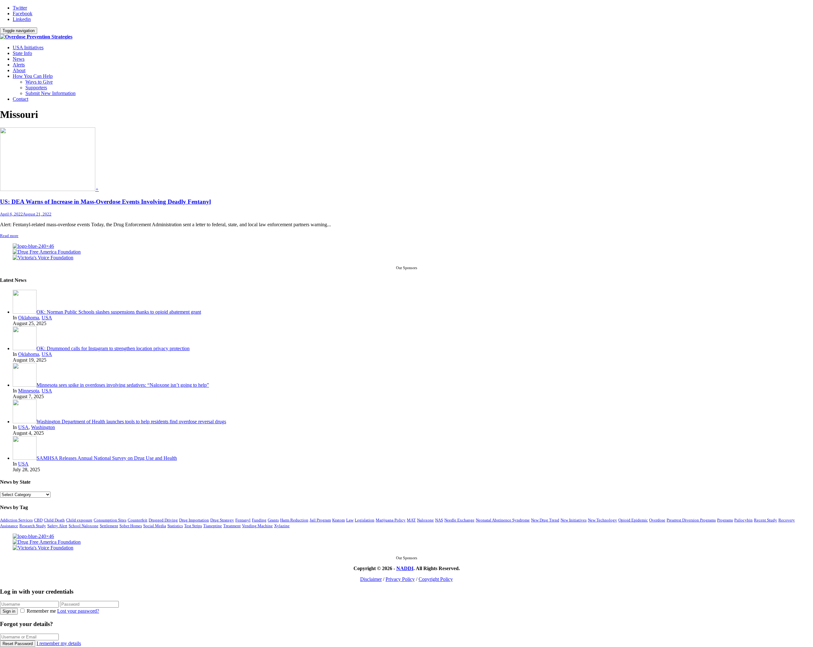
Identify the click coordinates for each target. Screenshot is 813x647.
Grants (273, 520)
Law (349, 520)
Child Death (54, 520)
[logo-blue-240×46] (33, 246)
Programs (725, 520)
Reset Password (18, 643)
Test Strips (193, 525)
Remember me (41, 611)
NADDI (404, 568)
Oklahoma (28, 317)
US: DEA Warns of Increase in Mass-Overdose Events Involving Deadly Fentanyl (105, 201)
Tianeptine (212, 525)
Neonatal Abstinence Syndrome (503, 520)
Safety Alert (57, 525)
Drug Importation (194, 520)
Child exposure (79, 520)
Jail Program (320, 520)
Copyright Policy (436, 579)
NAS (439, 520)
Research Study (32, 525)
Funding (259, 520)
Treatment (232, 525)
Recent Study (765, 520)
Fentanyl (243, 520)
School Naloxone (83, 525)
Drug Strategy (222, 520)
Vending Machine (257, 525)
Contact (20, 99)
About (19, 70)
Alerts (19, 64)
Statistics (175, 525)
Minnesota (28, 390)
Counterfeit (137, 520)
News (18, 59)
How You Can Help (33, 76)
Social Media (154, 525)
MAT (411, 520)
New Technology (602, 520)
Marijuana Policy (391, 520)
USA (47, 317)
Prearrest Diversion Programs (691, 520)
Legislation (364, 520)
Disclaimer (371, 579)
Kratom (338, 520)
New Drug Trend (545, 520)
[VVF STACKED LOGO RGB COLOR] (43, 258)
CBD (38, 520)
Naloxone (425, 520)
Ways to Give (39, 82)
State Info (22, 53)
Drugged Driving (163, 520)
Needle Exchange (459, 520)
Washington (43, 427)
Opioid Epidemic (633, 520)
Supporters (36, 87)
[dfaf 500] (47, 252)
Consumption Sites (110, 520)
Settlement (109, 525)
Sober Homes (130, 525)
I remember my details (59, 643)
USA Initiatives (28, 47)
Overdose (657, 520)
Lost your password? (78, 611)
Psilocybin (743, 520)
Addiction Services (16, 520)
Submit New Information (50, 93)
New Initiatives (574, 520)
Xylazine (282, 525)
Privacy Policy (400, 579)
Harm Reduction (294, 520)
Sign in (9, 611)
